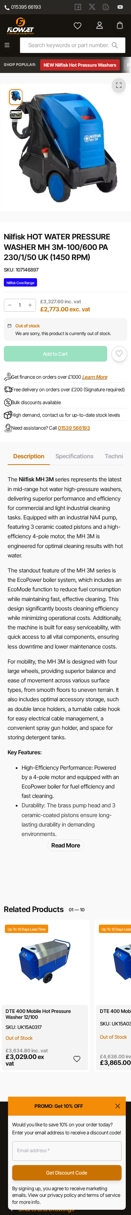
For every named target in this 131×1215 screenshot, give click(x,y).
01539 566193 (74, 427)
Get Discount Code (66, 1173)
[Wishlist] (77, 25)
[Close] (118, 1106)
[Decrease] (10, 305)
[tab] (29, 456)
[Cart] (120, 25)
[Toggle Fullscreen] (119, 85)
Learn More (94, 377)
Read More (65, 845)
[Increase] (30, 305)
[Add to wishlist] (119, 354)
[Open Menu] (7, 45)
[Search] (115, 45)
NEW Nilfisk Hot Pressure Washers (80, 65)
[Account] (100, 25)
